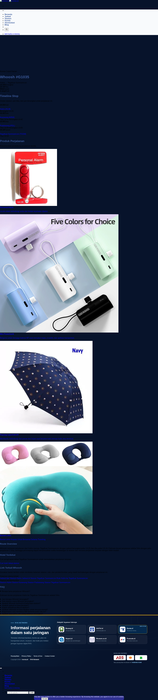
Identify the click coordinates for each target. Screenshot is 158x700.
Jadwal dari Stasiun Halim (11, 578)
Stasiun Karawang (19, 582)
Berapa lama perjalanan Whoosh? (16, 591)
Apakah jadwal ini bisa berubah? (15, 605)
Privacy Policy (26, 656)
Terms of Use (38, 656)
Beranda (8, 14)
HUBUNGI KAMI (137, 662)
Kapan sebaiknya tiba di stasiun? (15, 607)
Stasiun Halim (6, 582)
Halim (5, 109)
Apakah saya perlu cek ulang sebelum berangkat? (22, 614)
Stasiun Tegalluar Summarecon (57, 582)
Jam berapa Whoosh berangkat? (15, 599)
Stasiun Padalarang (36, 582)
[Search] (7, 29)
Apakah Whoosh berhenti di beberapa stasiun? (21, 603)
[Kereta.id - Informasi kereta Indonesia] (9, 1)
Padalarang (7, 126)
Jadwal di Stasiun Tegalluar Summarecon (39, 578)
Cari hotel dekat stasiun (9, 563)
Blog (7, 25)
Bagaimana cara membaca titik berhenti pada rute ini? (24, 612)
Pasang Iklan (15, 656)
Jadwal (8, 16)
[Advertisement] (79, 53)
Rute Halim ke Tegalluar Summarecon (72, 578)
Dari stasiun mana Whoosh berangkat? (18, 601)
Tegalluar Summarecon (13, 134)
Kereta (7, 21)
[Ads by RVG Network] (120, 657)
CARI (32, 693)
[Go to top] (1, 668)
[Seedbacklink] (130, 657)
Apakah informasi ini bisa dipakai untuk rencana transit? (25, 610)
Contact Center (50, 656)
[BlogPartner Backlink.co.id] (141, 657)
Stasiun (8, 19)
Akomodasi (10, 23)
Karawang (7, 117)
